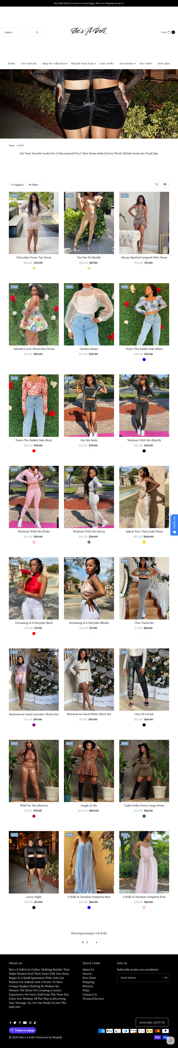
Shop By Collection (53, 63)
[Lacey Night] (34, 862)
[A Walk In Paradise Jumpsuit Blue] (89, 862)
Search (87, 973)
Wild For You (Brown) (34, 805)
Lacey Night (34, 897)
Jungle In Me (89, 805)
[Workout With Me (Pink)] (34, 497)
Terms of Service (93, 998)
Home (11, 63)
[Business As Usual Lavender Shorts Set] (34, 679)
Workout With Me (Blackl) (144, 440)
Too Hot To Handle (89, 257)
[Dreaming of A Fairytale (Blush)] (89, 588)
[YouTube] (25, 1022)
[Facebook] (10, 1022)
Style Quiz (164, 63)
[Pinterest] (20, 1022)
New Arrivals (28, 63)
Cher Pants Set (144, 622)
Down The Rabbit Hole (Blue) (144, 348)
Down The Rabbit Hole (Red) (34, 440)
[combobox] (21, 32)
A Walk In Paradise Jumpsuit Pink (144, 897)
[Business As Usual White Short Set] (89, 679)
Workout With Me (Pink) (34, 531)
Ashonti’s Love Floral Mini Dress (33, 348)
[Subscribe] (164, 977)
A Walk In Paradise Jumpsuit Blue (89, 897)
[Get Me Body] (89, 405)
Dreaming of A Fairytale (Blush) (89, 622)
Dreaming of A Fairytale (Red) (34, 622)
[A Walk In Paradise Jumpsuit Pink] (144, 862)
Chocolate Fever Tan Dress (34, 257)
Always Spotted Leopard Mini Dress (144, 257)
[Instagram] (30, 1022)
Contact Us (90, 994)
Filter (34, 184)
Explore (19, 184)
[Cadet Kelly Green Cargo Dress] (144, 771)
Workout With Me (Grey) (89, 531)
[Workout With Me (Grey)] (89, 497)
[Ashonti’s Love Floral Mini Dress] (34, 314)
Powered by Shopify (49, 1037)
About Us (88, 969)
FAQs (86, 990)
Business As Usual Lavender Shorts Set (34, 714)
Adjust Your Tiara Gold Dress (144, 531)
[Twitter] (14, 1022)
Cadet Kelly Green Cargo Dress (144, 805)
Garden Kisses (89, 348)
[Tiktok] (35, 1022)
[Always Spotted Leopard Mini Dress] (144, 223)
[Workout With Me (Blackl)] (144, 405)
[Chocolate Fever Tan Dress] (34, 223)
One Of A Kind (144, 714)
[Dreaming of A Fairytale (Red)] (34, 588)
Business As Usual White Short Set (89, 714)
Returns (88, 986)
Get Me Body (89, 440)
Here (92, 3)
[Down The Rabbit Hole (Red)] (34, 405)
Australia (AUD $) (152, 1022)
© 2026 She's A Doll (21, 1037)
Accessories (126, 63)
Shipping (88, 982)
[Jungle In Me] (89, 771)
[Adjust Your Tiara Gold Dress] (144, 497)
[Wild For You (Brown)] (34, 771)
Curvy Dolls (106, 63)
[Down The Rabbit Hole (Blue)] (144, 314)
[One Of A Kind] (144, 679)
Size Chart (145, 63)
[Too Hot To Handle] (89, 223)
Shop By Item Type (82, 63)
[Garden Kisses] (89, 314)
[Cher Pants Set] (144, 588)
